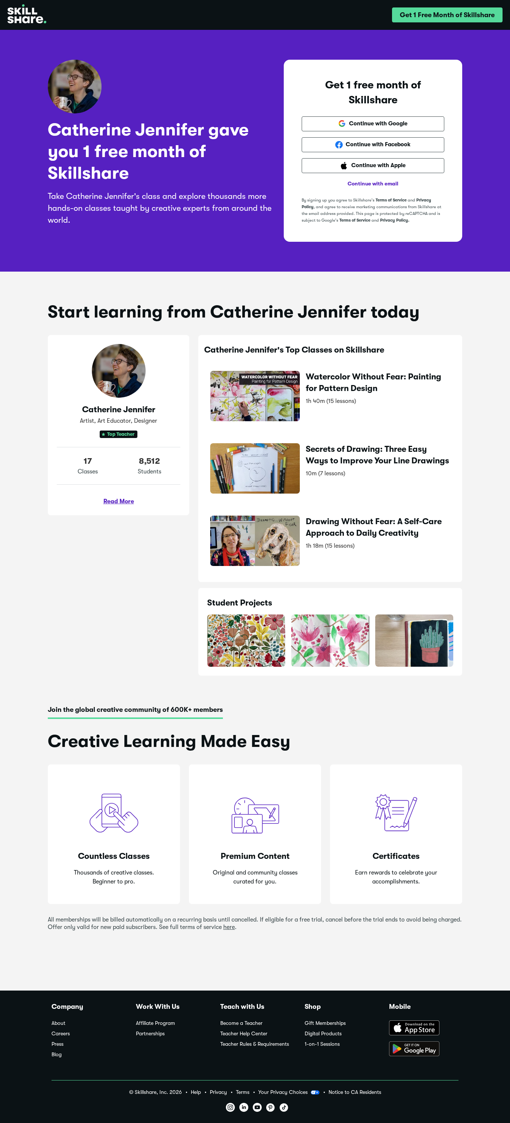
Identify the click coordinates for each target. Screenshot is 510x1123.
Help (196, 1092)
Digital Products (323, 1033)
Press (57, 1044)
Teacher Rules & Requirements (254, 1044)
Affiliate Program (155, 1023)
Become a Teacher (241, 1023)
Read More (118, 501)
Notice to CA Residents (355, 1092)
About (58, 1023)
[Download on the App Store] (423, 1028)
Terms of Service (391, 200)
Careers (61, 1033)
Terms (242, 1092)
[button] (447, 14)
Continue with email (373, 184)
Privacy (218, 1092)
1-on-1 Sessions (322, 1044)
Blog (57, 1054)
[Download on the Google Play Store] (423, 1049)
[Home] (26, 15)
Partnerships (150, 1033)
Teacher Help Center (243, 1033)
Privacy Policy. (394, 220)
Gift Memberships (325, 1023)
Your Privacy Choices (283, 1092)
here (229, 927)
